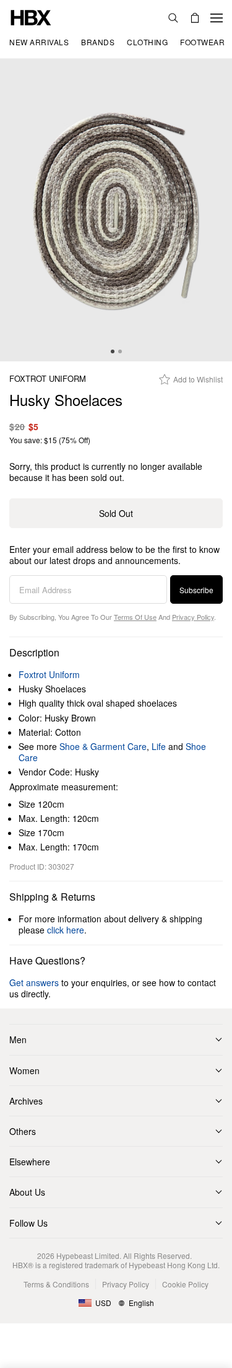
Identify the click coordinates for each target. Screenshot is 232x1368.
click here (65, 930)
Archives (26, 1101)
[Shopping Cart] (195, 18)
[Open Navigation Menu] (216, 18)
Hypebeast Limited (87, 1255)
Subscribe (196, 590)
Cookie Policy (185, 1284)
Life (159, 746)
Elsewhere (29, 1161)
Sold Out (116, 513)
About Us (27, 1192)
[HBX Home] (31, 16)
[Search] (173, 18)
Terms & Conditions (56, 1284)
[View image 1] (116, 210)
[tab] (112, 351)
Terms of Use (135, 617)
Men (18, 1039)
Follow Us (28, 1223)
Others (22, 1131)
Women (24, 1070)
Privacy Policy (193, 617)
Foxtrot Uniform (47, 379)
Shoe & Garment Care (103, 746)
